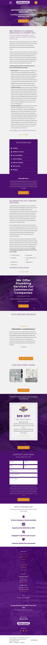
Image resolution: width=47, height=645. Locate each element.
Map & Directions (23, 582)
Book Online (23, 570)
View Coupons (23, 447)
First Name (12, 461)
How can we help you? (14, 478)
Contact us (23, 21)
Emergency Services (23, 556)
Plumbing (23, 559)
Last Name (26, 461)
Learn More (23, 192)
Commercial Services (23, 554)
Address (11, 470)
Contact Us (23, 306)
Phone (11, 465)
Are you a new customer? (14, 474)
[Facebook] (20, 630)
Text (19, 436)
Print (28, 436)
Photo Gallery (23, 567)
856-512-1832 (23, 619)
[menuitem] (11, 642)
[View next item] (17, 358)
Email (23, 436)
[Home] (23, 2)
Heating (23, 562)
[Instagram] (26, 630)
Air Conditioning (23, 564)
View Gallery (23, 390)
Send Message (23, 499)
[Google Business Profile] (23, 630)
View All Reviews (25, 358)
